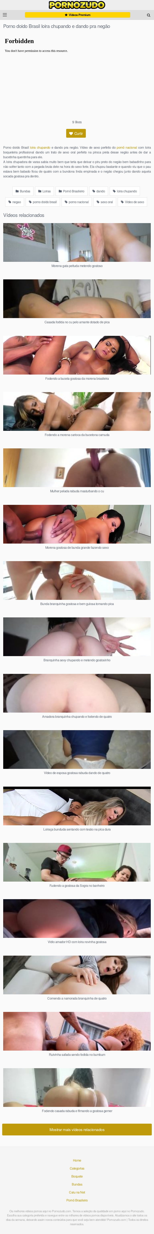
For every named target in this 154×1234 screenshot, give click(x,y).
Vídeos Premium (79, 15)
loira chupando (40, 147)
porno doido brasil (44, 202)
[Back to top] (147, 1225)
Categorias (77, 1168)
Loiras (46, 191)
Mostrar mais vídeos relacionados (77, 1129)
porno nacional (78, 202)
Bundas (24, 191)
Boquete (77, 1176)
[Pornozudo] (77, 5)
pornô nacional (127, 147)
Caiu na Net (77, 1192)
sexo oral (106, 202)
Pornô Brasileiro (73, 191)
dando (100, 191)
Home (77, 1160)
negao (16, 202)
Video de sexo (134, 202)
